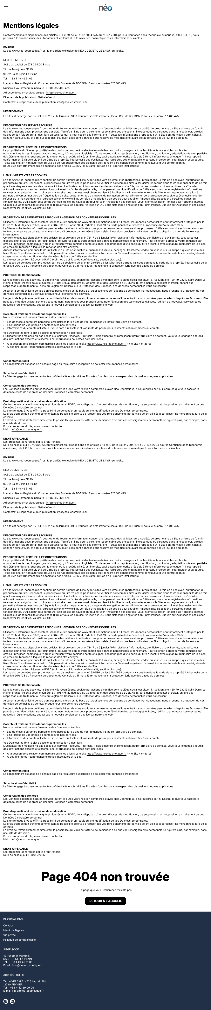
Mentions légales (13, 930)
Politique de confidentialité (19, 939)
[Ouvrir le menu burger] (5, 7)
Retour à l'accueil (105, 901)
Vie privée (9, 935)
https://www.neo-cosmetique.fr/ (107, 343)
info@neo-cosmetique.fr (61, 92)
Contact (8, 925)
